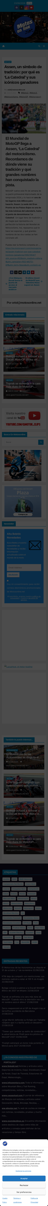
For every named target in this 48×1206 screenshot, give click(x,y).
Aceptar (24, 1178)
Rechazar (24, 1185)
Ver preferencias (24, 1192)
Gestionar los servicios (23, 1171)
